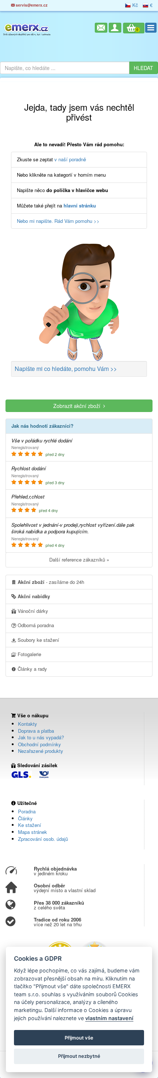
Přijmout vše (79, 1038)
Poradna (27, 811)
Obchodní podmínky (39, 744)
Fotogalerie (28, 654)
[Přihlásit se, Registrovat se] (115, 28)
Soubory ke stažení (37, 639)
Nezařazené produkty (40, 750)
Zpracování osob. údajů (43, 838)
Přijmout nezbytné (79, 1056)
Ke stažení (29, 824)
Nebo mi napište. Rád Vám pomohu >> (58, 220)
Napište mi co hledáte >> (66, 368)
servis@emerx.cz (31, 5)
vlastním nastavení (109, 1018)
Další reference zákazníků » (79, 559)
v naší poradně (70, 159)
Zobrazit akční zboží (78, 405)
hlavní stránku (80, 205)
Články (25, 818)
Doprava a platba (36, 730)
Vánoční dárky (32, 610)
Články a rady (31, 668)
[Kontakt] (101, 28)
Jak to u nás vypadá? (41, 737)
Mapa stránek (32, 831)
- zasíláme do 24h (51, 581)
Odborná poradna (35, 625)
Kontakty (27, 723)
